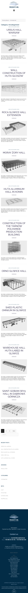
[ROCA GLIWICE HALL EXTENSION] (14, 128)
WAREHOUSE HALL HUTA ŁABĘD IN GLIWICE (14, 350)
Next (14, 431)
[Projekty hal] (14, 4)
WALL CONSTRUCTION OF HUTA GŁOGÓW (14, 73)
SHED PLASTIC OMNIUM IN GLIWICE (14, 309)
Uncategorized (14, 26)
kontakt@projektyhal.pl (18, 538)
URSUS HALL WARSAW (14, 31)
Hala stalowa (14, 556)
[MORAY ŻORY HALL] (14, 165)
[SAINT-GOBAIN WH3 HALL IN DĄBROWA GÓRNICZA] (14, 409)
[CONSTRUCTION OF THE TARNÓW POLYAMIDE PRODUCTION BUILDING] (14, 247)
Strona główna (5, 20)
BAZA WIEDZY (14, 552)
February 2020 (4, 468)
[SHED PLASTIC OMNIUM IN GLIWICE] (14, 323)
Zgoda (14, 591)
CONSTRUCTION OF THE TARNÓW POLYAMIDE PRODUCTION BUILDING (14, 229)
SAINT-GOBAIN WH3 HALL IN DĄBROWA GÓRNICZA (14, 393)
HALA (14, 555)
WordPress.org (4, 498)
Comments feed (4, 495)
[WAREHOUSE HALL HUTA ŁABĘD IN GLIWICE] (14, 366)
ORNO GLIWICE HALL (14, 271)
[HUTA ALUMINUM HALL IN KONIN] (14, 202)
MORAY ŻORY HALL (14, 152)
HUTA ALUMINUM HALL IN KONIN (14, 190)
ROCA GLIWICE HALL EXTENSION (14, 113)
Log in (2, 489)
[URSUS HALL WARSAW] (14, 45)
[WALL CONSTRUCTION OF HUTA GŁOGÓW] (14, 89)
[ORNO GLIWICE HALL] (14, 284)
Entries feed (3, 492)
